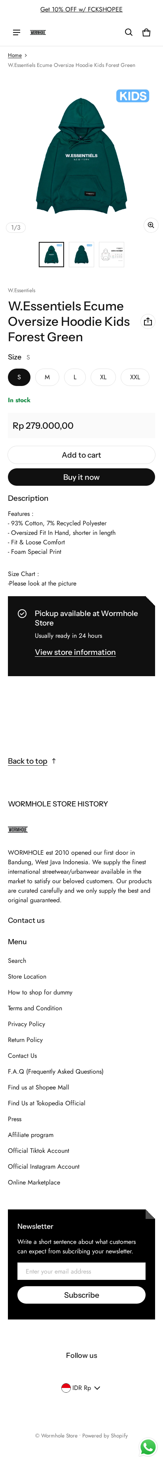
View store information (75, 652)
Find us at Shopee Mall (38, 1087)
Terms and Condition (35, 1008)
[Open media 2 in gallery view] (81, 254)
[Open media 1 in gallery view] (51, 254)
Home (15, 55)
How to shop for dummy (40, 992)
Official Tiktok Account (38, 1150)
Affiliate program (30, 1134)
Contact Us (22, 1055)
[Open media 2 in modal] (81, 155)
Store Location (27, 976)
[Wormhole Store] (38, 32)
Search (17, 960)
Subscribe (81, 1295)
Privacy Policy (26, 1024)
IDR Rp (81, 1387)
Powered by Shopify (105, 1435)
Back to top (27, 761)
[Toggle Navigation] (16, 32)
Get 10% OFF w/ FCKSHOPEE (81, 9)
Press (14, 1119)
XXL (135, 377)
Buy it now (81, 477)
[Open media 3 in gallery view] (111, 254)
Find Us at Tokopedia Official (46, 1103)
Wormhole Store (59, 1435)
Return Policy (25, 1039)
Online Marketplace (34, 1182)
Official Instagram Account (44, 1166)
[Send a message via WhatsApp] (148, 1447)
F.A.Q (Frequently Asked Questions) (56, 1071)
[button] (129, 32)
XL (103, 377)
